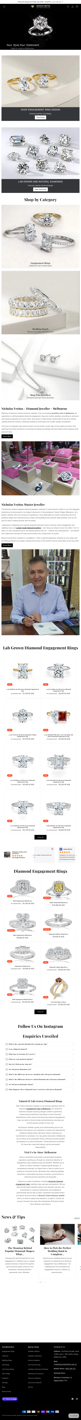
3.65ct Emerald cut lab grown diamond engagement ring (58, 781)
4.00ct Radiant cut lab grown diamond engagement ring (22, 826)
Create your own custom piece (40, 266)
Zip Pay (30, 1387)
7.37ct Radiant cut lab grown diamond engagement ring (22, 690)
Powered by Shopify (32, 1415)
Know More (7, 436)
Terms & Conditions (34, 1378)
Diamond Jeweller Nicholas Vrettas (16, 1415)
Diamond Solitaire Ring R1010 (58, 934)
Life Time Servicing (34, 1365)
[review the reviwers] (39, 849)
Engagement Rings (40, 263)
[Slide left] (36, 1282)
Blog (3, 1387)
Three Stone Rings (8, 1369)
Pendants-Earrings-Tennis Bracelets (40, 398)
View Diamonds (40, 189)
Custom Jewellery (34, 1360)
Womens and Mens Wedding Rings (40, 332)
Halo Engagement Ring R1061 (22, 935)
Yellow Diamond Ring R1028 (58, 902)
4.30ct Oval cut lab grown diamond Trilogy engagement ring (22, 735)
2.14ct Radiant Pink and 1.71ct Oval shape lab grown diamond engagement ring (58, 735)
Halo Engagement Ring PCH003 (22, 999)
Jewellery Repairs (34, 1351)
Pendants (5, 1378)
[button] (4, 6)
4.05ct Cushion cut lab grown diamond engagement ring (58, 690)
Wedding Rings (7, 1360)
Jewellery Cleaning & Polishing (38, 1369)
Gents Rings (6, 1373)
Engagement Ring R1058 (22, 966)
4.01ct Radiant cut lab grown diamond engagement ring (22, 781)
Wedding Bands (40, 329)
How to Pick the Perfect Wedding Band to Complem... (57, 1251)
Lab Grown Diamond (35, 1382)
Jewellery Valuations (35, 1356)
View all (41, 837)
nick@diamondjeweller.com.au (65, 1364)
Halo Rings (5, 1365)
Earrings (5, 1382)
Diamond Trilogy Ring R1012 (58, 967)
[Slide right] (45, 1282)
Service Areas (6, 1391)
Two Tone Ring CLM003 (58, 1002)
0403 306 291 (70, 1369)
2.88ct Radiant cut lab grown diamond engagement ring (58, 826)
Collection (5, 1356)
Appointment (59, 1380)
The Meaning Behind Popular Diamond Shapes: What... (20, 1251)
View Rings (40, 117)
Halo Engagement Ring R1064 (22, 901)
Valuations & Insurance (35, 1373)
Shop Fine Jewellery (40, 395)
